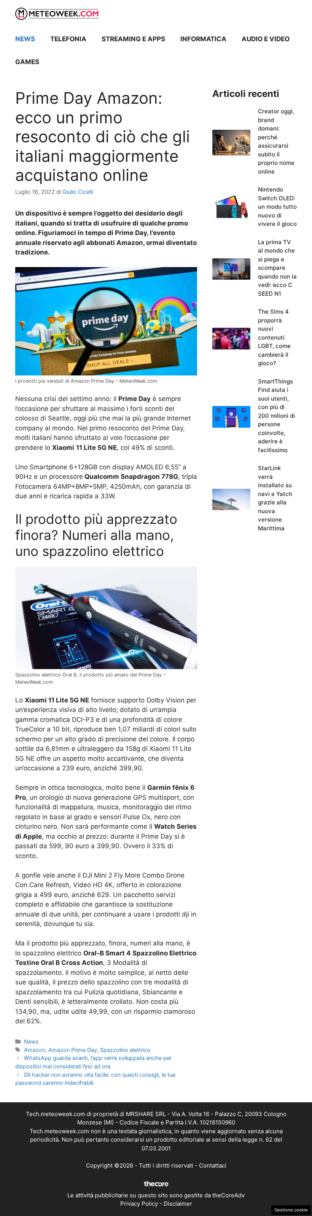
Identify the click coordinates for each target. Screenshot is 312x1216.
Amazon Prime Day (72, 1050)
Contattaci (212, 1165)
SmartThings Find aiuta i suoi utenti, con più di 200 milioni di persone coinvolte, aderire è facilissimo (276, 416)
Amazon (34, 1050)
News (25, 39)
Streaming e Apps (133, 39)
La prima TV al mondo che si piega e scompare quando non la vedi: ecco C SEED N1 (277, 267)
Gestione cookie (291, 1210)
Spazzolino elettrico (125, 1050)
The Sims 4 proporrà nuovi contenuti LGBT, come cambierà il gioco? (274, 337)
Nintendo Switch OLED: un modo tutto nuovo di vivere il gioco (277, 206)
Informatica (203, 39)
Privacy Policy (139, 1203)
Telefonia (68, 39)
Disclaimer (178, 1203)
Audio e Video (266, 39)
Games (27, 62)
